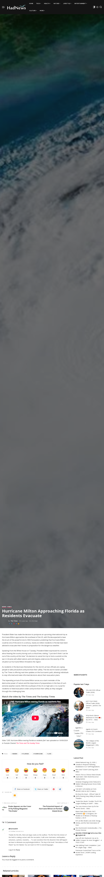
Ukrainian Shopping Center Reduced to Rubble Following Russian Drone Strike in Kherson (88, 784)
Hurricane (38, 754)
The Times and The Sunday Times (28, 743)
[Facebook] (9, 624)
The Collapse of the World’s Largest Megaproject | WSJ (92, 743)
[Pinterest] (14, 624)
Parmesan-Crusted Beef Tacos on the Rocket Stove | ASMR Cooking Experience (88, 852)
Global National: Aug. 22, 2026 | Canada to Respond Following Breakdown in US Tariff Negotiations (88, 764)
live (49, 754)
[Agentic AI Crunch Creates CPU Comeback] (79, 731)
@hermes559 (13, 829)
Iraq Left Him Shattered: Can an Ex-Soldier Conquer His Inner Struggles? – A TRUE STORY (89, 840)
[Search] (101, 7)
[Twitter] (12, 624)
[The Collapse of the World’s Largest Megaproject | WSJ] (79, 744)
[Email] (18, 624)
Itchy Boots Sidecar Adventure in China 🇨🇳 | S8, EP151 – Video (94, 717)
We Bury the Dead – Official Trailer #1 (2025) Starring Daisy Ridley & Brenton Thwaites (88, 796)
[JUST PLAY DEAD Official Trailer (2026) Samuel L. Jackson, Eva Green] (79, 706)
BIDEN (15, 754)
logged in (15, 860)
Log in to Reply (14, 850)
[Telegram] (16, 624)
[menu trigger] (4, 7)
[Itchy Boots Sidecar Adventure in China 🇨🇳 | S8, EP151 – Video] (79, 719)
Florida (26, 754)
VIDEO (9, 607)
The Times (14, 621)
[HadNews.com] (16, 7)
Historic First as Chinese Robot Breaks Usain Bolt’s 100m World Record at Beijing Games (88, 777)
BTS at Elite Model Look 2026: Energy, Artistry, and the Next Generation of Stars (88, 823)
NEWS (4, 607)
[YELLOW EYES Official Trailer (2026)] (79, 693)
